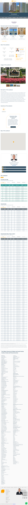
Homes (20, 487)
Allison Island (14, 458)
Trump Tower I (14, 447)
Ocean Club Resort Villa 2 (3, 418)
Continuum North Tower (15, 390)
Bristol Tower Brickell (3, 451)
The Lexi (14, 421)
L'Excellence (14, 369)
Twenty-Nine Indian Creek (15, 358)
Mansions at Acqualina (15, 435)
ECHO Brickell (2, 453)
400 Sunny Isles (14, 431)
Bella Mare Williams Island (3, 363)
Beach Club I (2, 401)
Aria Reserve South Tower (3, 472)
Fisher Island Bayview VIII (3, 393)
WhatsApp (5, 169)
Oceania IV (14, 439)
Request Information (19, 58)
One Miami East (2, 438)
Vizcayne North (2, 441)
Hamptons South (2, 357)
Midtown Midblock (3, 483)
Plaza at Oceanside (15, 424)
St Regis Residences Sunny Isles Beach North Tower (18, 444)
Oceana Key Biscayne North (4, 411)
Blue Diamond (14, 364)
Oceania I (14, 437)
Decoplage (14, 379)
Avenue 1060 (2, 446)
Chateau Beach (14, 432)
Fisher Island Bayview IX (3, 391)
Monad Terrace (14, 415)
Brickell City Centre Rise (3, 449)
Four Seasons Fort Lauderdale (4, 399)
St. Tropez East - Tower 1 (15, 429)
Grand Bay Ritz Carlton (3, 408)
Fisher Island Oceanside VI (3, 384)
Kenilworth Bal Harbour (3, 367)
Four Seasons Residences (3, 455)
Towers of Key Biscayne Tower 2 (4, 413)
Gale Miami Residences (3, 435)
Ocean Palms (2, 405)
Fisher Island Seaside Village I (4, 385)
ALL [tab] (3, 182)
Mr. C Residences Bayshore (3, 426)
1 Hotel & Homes (14, 377)
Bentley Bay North (15, 410)
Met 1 (1, 460)
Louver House (14, 395)
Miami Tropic (2, 431)
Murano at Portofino (15, 397)
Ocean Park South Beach (15, 399)
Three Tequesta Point (3, 469)
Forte (13, 456)
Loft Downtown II (3, 436)
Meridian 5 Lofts (14, 396)
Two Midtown (14, 355)
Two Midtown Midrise (15, 356)
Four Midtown (2, 482)
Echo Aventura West (3, 356)
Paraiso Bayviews (3, 479)
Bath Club (14, 363)
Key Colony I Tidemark (3, 410)
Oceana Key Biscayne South (4, 412)
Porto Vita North (2, 358)
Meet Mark (12, 487)
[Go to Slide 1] (8, 85)
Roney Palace (14, 384)
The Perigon (14, 372)
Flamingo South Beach (15, 413)
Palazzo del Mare (3, 388)
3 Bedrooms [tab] (18, 182)
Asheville (5, 487)
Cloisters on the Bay (3, 421)
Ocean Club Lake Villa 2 (3, 415)
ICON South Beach (15, 394)
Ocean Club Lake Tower (3, 414)
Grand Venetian (14, 406)
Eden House (14, 367)
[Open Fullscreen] (24, 83)
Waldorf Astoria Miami (3, 442)
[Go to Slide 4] (18, 85)
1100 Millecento (2, 444)
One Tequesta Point (3, 468)
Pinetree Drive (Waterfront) (15, 461)
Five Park (14, 392)
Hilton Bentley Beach (15, 393)
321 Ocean (14, 388)
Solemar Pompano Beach (15, 426)
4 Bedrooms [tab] (23, 182)
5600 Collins (14, 359)
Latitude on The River (3, 459)
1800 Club (2, 471)
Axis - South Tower (3, 447)
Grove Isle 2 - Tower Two (3, 424)
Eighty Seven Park (14, 375)
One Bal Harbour (3, 369)
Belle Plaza (14, 405)
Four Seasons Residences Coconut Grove (5, 422)
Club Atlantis (14, 357)
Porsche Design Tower (15, 441)
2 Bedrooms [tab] (13, 182)
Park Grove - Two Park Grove (4, 428)
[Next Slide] (24, 75)
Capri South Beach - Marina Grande (16, 412)
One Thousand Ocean (3, 377)
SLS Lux (2, 464)
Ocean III (14, 440)
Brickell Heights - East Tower (4, 450)
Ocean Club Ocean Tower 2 (4, 417)
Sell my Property (8, 487)
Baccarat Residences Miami (3, 448)
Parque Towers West (15, 428)
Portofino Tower (14, 401)
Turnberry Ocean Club (15, 449)
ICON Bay (2, 476)
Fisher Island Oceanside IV (3, 383)
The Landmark (4, 19)
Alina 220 (2, 376)
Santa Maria (2, 463)
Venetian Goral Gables (3, 378)
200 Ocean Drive (14, 387)
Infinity (2, 458)
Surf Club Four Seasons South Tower (16, 454)
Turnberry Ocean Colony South (16, 450)
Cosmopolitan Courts (15, 391)
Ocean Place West (14, 400)
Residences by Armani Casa (15, 442)
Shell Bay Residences (3, 403)
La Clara (14, 457)
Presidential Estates (15, 462)
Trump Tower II (14, 448)
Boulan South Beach (15, 378)
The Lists (25, 487)
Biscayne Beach (2, 473)
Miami (2, 487)
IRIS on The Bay (14, 368)
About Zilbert (15, 487)
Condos (23, 487)
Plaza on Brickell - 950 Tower (4, 462)
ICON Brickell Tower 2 (3, 457)
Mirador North (14, 414)
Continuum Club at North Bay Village (16, 420)
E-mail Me (5, 171)
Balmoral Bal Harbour (3, 365)
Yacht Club (14, 403)
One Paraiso (2, 477)
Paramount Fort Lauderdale (4, 400)
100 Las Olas (2, 395)
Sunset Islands (14, 463)
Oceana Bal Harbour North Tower (4, 368)
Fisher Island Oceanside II (3, 382)
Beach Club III (2, 402)
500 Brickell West (3, 467)
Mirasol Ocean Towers (15, 383)
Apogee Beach (2, 404)
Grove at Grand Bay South (3, 423)
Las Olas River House (3, 396)
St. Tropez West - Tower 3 (15, 430)
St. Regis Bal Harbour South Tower (4, 372)
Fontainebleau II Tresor (15, 382)
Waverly (14, 417)
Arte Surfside (14, 451)
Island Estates (14, 459)
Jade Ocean (14, 433)
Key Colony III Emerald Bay (3, 409)
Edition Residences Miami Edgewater (4, 474)
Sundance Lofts (14, 402)
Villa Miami (2, 481)
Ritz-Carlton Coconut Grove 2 (4, 429)
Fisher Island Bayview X (3, 394)
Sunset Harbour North (15, 408)
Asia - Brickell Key (3, 445)
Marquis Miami (2, 437)
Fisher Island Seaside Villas (3, 386)
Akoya (13, 360)
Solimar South (14, 453)
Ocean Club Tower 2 (3, 419)
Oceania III (14, 438)
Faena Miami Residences (3, 454)
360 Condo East (14, 418)
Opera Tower (2, 478)
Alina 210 (2, 375)
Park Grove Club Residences (4, 427)
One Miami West (2, 439)
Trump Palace (14, 446)
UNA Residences (2, 466)
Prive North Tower (3, 360)
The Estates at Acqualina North (16, 445)
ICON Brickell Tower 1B (3, 456)
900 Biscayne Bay (3, 433)
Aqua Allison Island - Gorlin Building (16, 361)
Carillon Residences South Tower (16, 366)
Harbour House (2, 366)
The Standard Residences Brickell (4, 465)
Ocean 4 (14, 436)
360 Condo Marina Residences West (16, 419)
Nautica (14, 370)
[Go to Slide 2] (11, 85)
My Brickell (2, 461)
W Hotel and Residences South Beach (16, 386)
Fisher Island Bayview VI (3, 392)
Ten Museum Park (3, 440)
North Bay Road (14, 460)
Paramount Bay (2, 480)
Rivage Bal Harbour (3, 370)
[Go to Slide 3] (15, 85)
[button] (13, 75)
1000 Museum (2, 432)
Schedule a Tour (18, 59)
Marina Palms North (15, 422)
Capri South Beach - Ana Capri (16, 411)
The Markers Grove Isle (3, 430)
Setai (13, 385)
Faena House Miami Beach (15, 381)
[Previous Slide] (2, 75)
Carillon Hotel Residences (15, 365)
